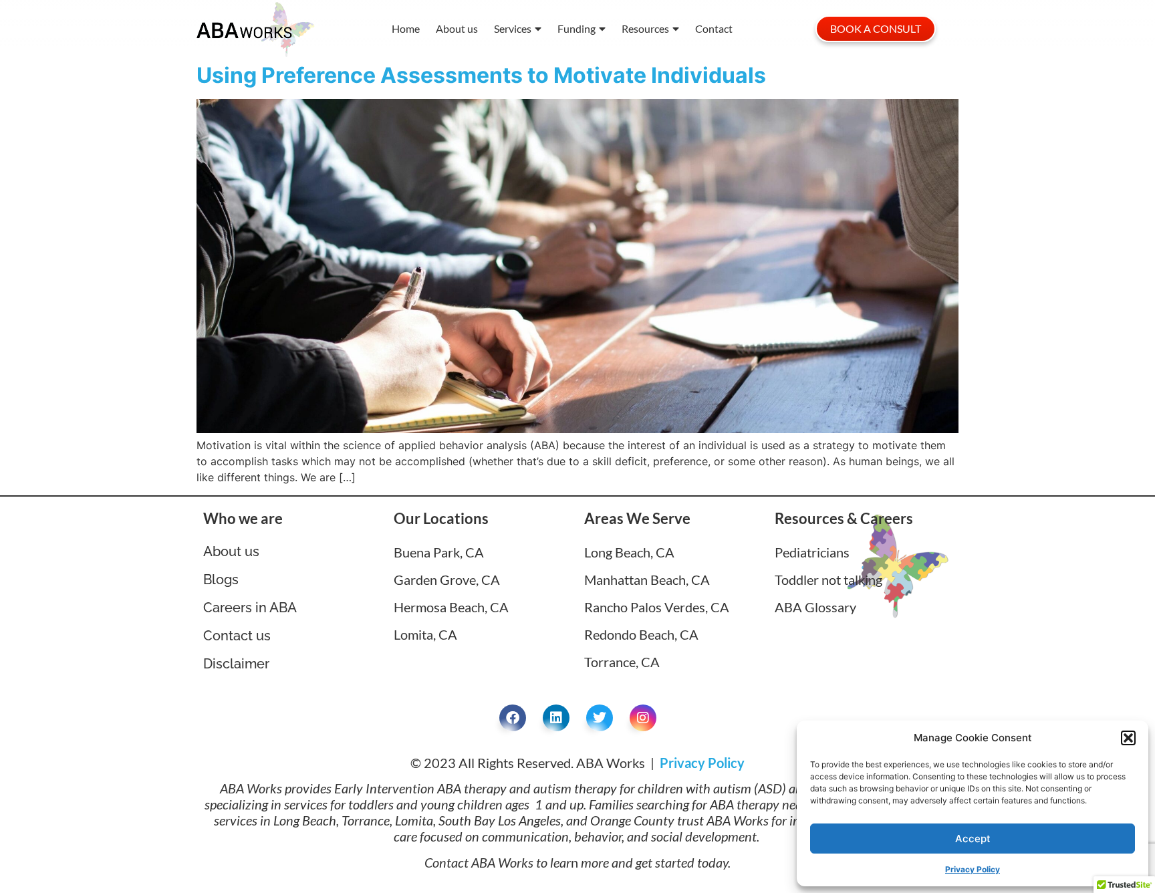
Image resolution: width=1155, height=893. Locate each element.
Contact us (237, 636)
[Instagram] (643, 718)
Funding (576, 28)
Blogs (221, 579)
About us (457, 28)
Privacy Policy (972, 869)
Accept (973, 838)
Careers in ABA (250, 608)
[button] (1128, 738)
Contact (714, 28)
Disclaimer (236, 664)
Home (406, 28)
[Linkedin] (556, 718)
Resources (645, 28)
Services (512, 28)
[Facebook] (512, 718)
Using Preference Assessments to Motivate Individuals (481, 75)
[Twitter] (599, 718)
